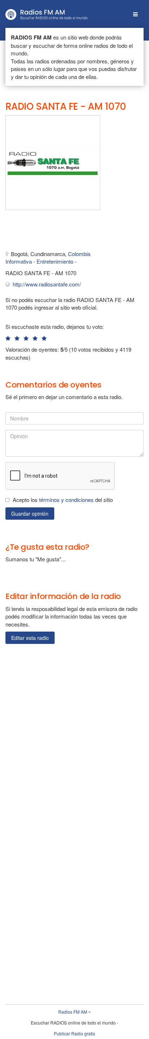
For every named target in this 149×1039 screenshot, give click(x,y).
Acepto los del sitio (63, 499)
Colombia (79, 253)
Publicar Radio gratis (74, 1033)
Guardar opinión (29, 513)
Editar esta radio (30, 637)
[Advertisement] (41, 231)
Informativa (18, 261)
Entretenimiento (55, 261)
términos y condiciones (66, 499)
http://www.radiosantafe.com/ (47, 284)
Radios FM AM (72, 1012)
